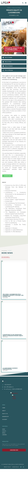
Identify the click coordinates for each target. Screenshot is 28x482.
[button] (23, 3)
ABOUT (4, 410)
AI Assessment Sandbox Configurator (10, 369)
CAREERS (4, 434)
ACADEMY (4, 419)
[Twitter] (20, 467)
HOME (3, 407)
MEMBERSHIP (5, 416)
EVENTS (4, 431)
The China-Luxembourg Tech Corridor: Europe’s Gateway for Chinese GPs (13, 295)
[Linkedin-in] (23, 467)
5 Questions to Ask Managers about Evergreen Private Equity (13, 335)
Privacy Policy (7, 466)
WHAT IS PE (5, 413)
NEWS (3, 429)
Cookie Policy (15, 466)
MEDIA (3, 432)
